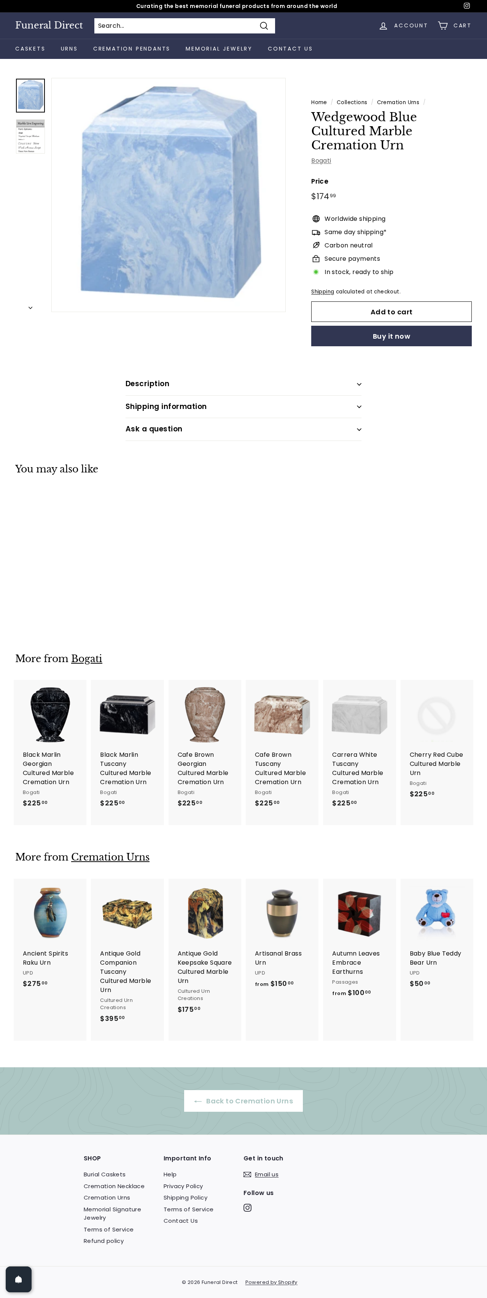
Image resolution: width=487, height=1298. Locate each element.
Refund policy (104, 1241)
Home (319, 102)
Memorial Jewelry (219, 48)
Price (319, 181)
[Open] (19, 1279)
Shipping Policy (185, 1197)
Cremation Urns (398, 102)
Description (147, 384)
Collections (352, 102)
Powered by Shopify (271, 1282)
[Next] (30, 305)
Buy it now (392, 336)
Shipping (322, 291)
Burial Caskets (105, 1174)
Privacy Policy (183, 1186)
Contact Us (290, 48)
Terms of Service (109, 1229)
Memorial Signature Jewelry (112, 1213)
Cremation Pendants (131, 48)
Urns (69, 48)
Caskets (30, 48)
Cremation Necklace (114, 1186)
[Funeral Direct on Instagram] (247, 1207)
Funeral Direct (49, 25)
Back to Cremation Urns (249, 1101)
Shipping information (166, 406)
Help (170, 1174)
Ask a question (154, 429)
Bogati (321, 160)
